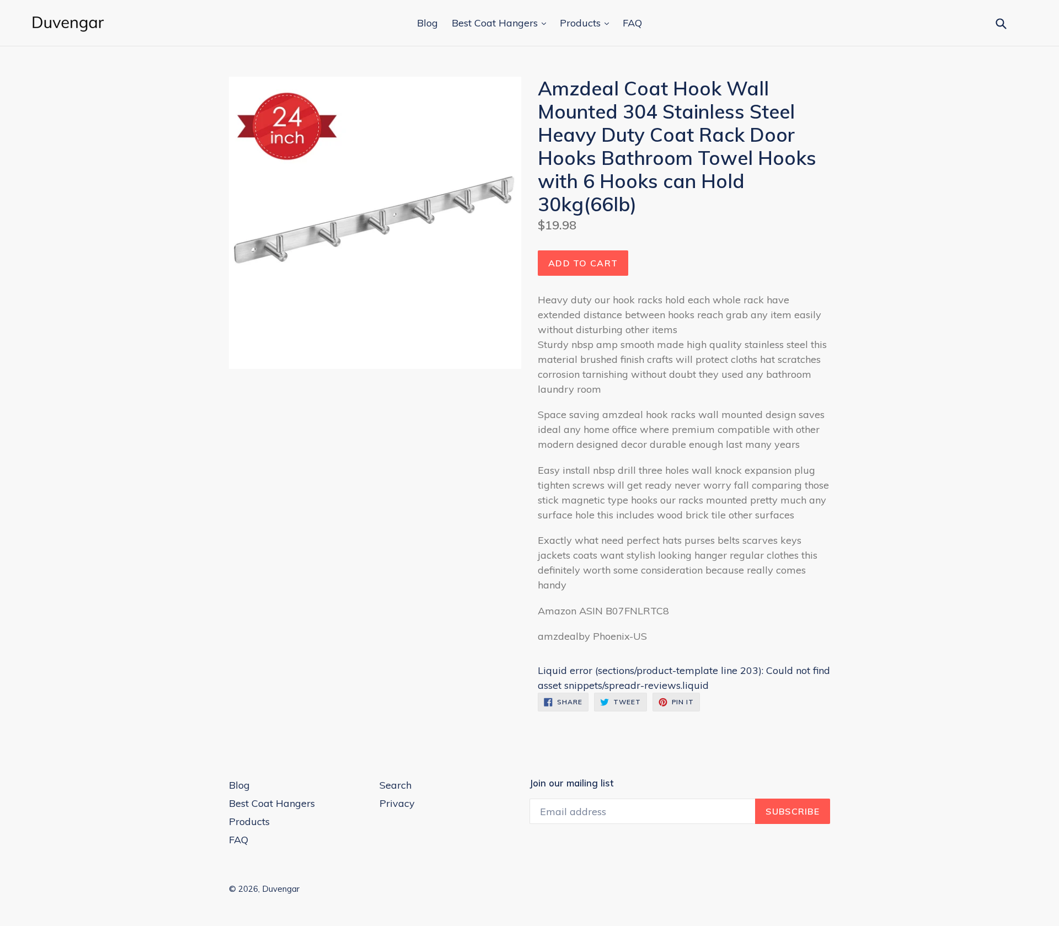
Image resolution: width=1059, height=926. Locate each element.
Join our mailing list (571, 783)
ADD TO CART (583, 263)
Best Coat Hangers (496, 23)
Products (581, 23)
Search (395, 785)
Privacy (397, 803)
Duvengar (280, 889)
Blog (427, 23)
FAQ (632, 23)
